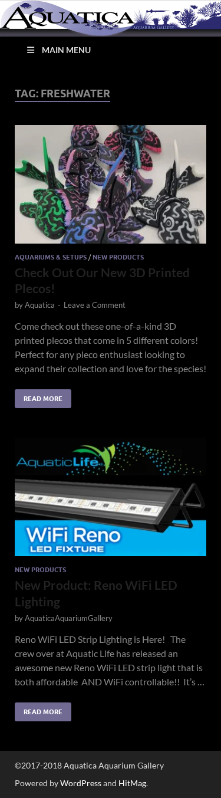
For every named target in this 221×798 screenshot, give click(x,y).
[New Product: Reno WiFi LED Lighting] (110, 497)
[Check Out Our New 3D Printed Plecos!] (110, 184)
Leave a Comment (95, 305)
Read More (38, 396)
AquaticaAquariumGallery (69, 618)
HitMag (132, 783)
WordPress (80, 783)
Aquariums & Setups (51, 257)
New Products (118, 257)
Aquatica (40, 305)
